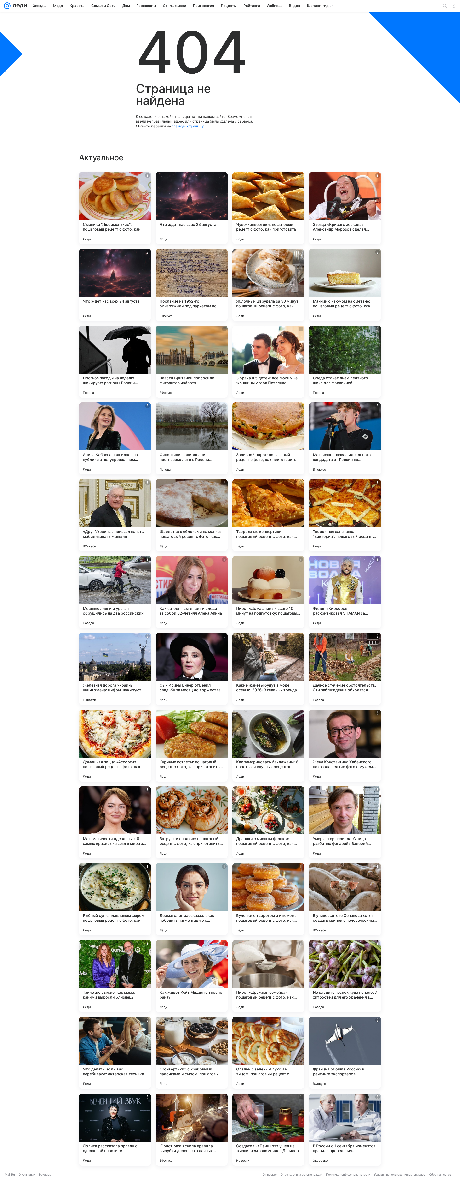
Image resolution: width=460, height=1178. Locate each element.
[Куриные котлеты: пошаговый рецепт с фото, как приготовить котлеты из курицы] (192, 746)
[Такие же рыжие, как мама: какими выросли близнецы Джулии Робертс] (115, 976)
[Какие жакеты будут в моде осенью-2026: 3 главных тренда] (268, 669)
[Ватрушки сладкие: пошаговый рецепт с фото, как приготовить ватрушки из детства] (192, 822)
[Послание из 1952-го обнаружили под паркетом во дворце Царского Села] (192, 285)
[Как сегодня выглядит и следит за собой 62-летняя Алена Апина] (192, 592)
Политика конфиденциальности (348, 1174)
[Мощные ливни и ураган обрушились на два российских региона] (115, 592)
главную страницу (187, 126)
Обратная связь (440, 1174)
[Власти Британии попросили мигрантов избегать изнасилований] (192, 362)
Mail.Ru (10, 1174)
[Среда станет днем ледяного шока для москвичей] (345, 362)
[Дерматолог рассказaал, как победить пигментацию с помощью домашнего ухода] (192, 899)
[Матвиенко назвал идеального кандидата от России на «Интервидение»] (345, 438)
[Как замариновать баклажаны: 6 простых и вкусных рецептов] (268, 746)
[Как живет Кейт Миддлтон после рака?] (192, 976)
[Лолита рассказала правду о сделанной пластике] (115, 1130)
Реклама (45, 1174)
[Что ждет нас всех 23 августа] (192, 208)
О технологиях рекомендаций (301, 1174)
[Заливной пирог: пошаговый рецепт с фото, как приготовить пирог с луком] (268, 438)
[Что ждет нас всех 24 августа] (115, 285)
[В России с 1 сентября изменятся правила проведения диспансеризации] (345, 1130)
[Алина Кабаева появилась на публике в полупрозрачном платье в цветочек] (115, 438)
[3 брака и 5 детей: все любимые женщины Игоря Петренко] (268, 362)
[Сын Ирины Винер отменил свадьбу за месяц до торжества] (192, 669)
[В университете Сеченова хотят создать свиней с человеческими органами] (345, 899)
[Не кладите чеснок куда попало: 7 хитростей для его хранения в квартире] (345, 976)
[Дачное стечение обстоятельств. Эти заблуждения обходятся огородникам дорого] (345, 669)
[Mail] (7, 6)
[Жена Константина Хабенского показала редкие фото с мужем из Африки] (345, 746)
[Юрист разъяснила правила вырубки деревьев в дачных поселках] (192, 1130)
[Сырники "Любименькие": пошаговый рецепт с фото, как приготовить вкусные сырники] (115, 208)
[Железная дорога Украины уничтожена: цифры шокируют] (115, 669)
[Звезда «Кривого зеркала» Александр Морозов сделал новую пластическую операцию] (345, 208)
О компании (27, 1174)
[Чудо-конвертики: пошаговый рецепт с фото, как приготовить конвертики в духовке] (268, 208)
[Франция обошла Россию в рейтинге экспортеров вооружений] (345, 1053)
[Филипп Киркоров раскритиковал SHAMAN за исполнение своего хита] (345, 592)
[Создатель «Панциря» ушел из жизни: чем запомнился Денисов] (268, 1130)
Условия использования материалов (399, 1174)
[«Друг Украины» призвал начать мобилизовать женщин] (115, 515)
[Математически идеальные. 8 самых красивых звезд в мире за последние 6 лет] (115, 822)
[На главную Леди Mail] (19, 6)
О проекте (270, 1174)
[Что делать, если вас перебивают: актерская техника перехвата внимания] (115, 1053)
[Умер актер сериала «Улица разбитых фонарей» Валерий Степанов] (345, 822)
